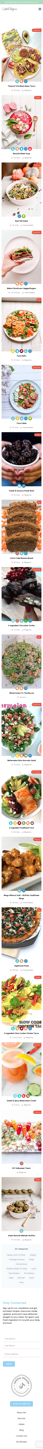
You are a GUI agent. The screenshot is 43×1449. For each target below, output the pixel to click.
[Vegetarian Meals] (23, 216)
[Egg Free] (17, 149)
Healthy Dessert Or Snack (17, 1269)
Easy (39, 300)
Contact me (21, 1436)
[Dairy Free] (13, 149)
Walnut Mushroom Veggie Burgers (21, 288)
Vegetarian (37, 30)
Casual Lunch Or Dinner (16, 1255)
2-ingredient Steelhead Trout (21, 828)
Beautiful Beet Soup (21, 153)
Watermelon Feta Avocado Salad (21, 760)
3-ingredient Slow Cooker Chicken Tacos (21, 1033)
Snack (31, 1278)
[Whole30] (30, 149)
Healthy (38, 98)
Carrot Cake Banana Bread (21, 558)
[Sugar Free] (28, 1096)
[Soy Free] (21, 283)
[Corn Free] (13, 351)
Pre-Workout (29, 1273)
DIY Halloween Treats (21, 1168)
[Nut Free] (21, 81)
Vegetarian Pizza (21, 966)
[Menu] (40, 9)
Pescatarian (36, 772)
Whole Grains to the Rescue (21, 693)
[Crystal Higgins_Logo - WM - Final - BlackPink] (10, 9)
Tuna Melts (21, 356)
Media (21, 1424)
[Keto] (23, 823)
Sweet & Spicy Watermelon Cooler (21, 1101)
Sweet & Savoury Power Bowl (21, 491)
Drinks (31, 1260)
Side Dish (21, 1278)
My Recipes (21, 1442)
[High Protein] (21, 351)
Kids (39, 502)
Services (21, 1418)
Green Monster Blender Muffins (21, 1235)
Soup (21, 1282)
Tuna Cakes (21, 423)
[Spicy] (23, 1096)
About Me (21, 1412)
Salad (11, 1278)
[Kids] (17, 81)
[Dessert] (17, 553)
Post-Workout (14, 1273)
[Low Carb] (26, 756)
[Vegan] (26, 621)
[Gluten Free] (17, 418)
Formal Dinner (21, 1264)
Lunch (33, 1269)
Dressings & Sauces (17, 1260)
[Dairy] (13, 418)
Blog (21, 1430)
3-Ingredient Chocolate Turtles (21, 625)
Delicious (37, 165)
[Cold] (19, 486)
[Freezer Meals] (21, 149)
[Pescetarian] (32, 823)
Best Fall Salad (21, 221)
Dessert (33, 1255)
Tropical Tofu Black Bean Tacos (21, 86)
